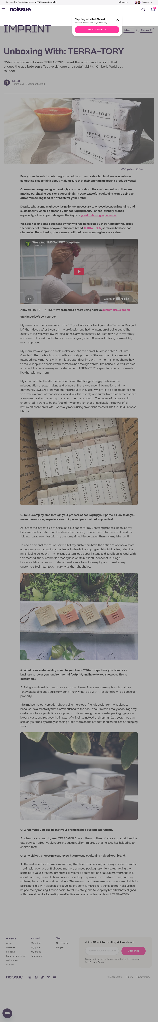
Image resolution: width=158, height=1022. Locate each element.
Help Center (123, 2)
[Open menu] (4, 10)
